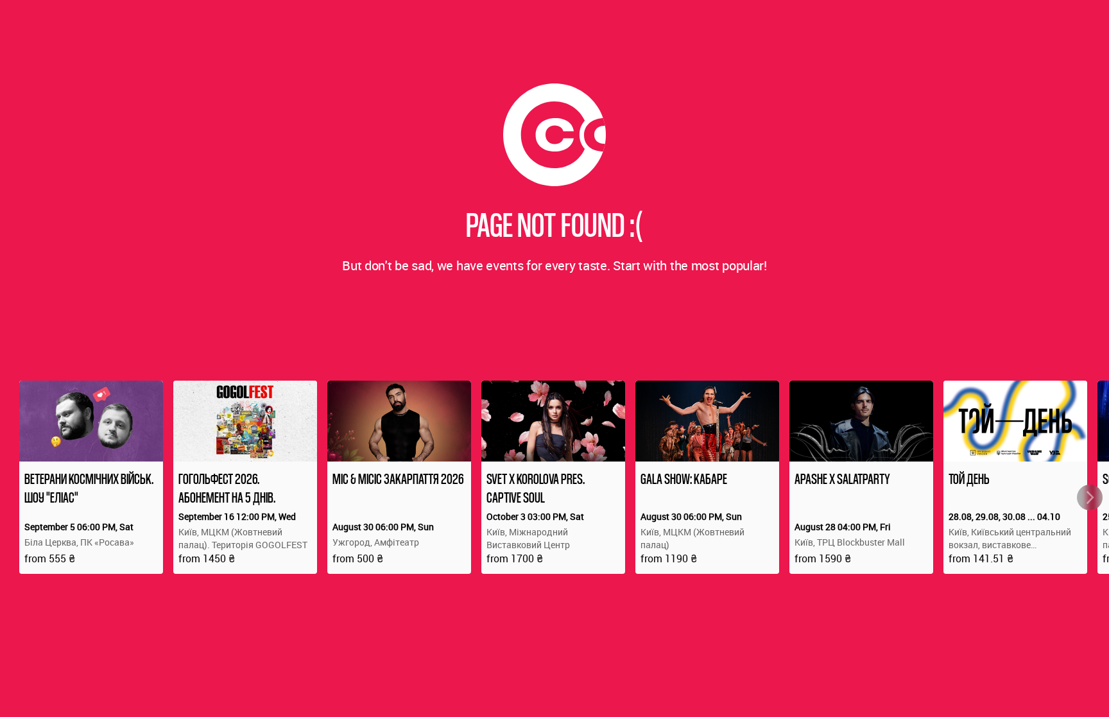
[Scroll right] (1090, 497)
